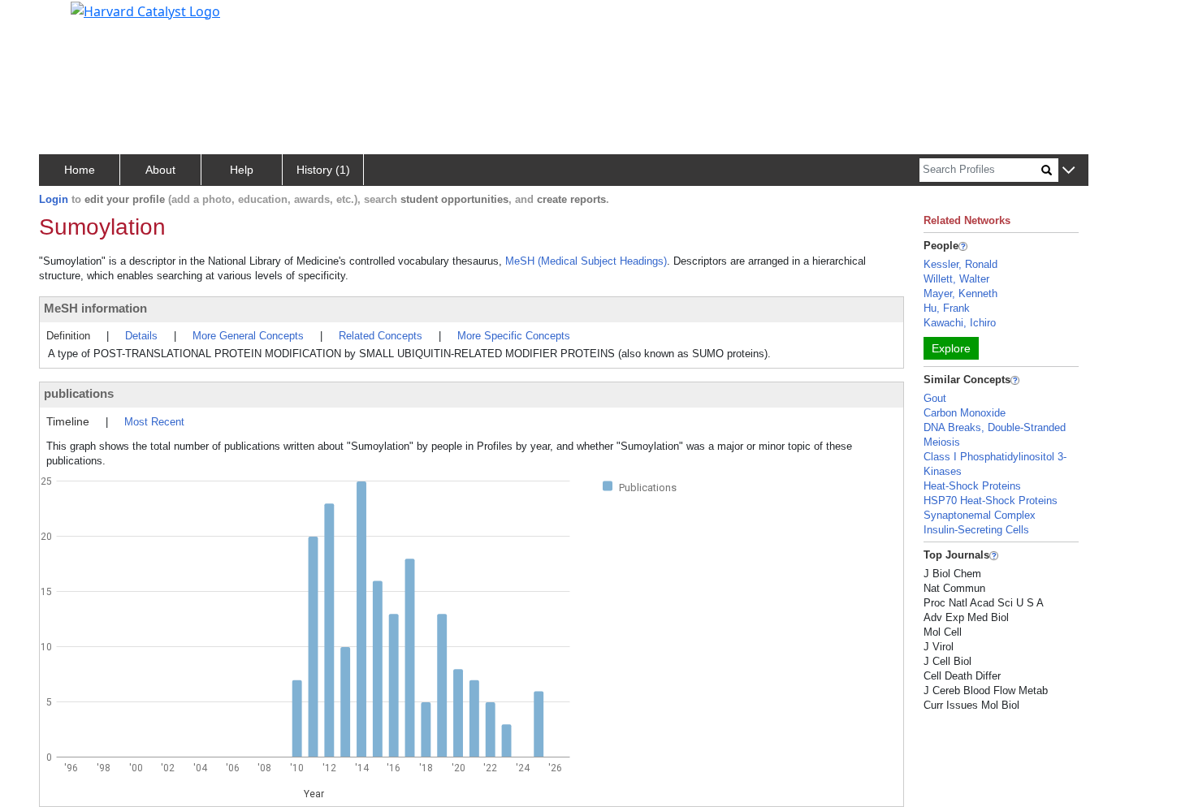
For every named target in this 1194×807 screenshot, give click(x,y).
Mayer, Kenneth (960, 293)
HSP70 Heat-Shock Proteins (991, 500)
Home (79, 169)
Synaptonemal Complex (980, 515)
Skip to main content (67, 19)
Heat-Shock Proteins (972, 486)
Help (241, 169)
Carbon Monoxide (965, 413)
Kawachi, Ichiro (960, 323)
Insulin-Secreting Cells (976, 530)
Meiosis (942, 442)
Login (53, 199)
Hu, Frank (947, 308)
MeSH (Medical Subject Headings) (586, 261)
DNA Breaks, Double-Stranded (995, 427)
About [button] (160, 169)
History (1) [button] (323, 169)
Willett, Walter (956, 279)
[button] (1068, 171)
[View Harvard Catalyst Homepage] (145, 10)
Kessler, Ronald (960, 264)
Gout (935, 398)
